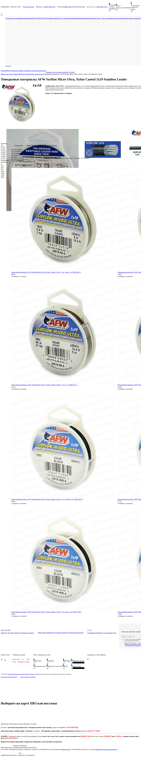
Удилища (48, 18)
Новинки (4, 71)
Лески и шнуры (63, 18)
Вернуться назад (6, 74)
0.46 (3, 153)
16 (2, 173)
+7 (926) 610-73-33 (101, 7)
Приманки (72, 18)
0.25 (3, 147)
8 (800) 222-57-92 (69, 7)
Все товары (55, 158)
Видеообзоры (26, 71)
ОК (20, 753)
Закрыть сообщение (20, 746)
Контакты (100, 633)
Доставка (11, 633)
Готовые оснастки (117, 18)
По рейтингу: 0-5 (17, 159)
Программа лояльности (46, 633)
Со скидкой (85, 158)
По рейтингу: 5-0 (17, 161)
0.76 (3, 158)
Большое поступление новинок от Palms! (60, 72)
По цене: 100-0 (16, 157)
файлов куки (66, 749)
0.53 (3, 155)
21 (2, 175)
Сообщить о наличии (18, 276)
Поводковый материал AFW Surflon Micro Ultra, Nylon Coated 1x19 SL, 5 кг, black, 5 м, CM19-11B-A (46, 612)
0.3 (3, 149)
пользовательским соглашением (133, 645)
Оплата (17, 633)
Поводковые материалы (34, 74)
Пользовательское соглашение (28, 677)
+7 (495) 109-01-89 (48, 7)
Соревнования (41, 71)
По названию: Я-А (18, 153)
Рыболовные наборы (131, 18)
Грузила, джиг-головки (103, 18)
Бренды (10, 71)
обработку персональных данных (132, 644)
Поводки (92, 18)
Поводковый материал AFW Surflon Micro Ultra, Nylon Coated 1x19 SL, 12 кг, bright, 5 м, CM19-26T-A (47, 499)
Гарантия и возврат (27, 633)
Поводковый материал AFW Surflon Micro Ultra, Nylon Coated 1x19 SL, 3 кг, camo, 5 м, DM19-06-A (46, 272)
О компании (91, 633)
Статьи (33, 71)
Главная (15, 74)
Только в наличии (66, 158)
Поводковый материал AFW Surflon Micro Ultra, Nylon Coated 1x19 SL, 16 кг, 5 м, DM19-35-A (44, 385)
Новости (4, 633)
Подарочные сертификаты (15, 18)
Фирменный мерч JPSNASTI (34, 18)
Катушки (54, 18)
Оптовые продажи (61, 633)
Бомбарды (79, 18)
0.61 (3, 156)
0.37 (3, 151)
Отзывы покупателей (75, 633)
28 (2, 177)
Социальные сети (110, 633)
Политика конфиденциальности (9, 677)
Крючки (86, 18)
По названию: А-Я (18, 151)
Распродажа (17, 71)
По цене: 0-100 (16, 155)
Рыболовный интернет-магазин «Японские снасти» (21, 674)
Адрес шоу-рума (28, 7)
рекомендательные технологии (106, 749)
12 (2, 171)
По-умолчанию (16, 149)
